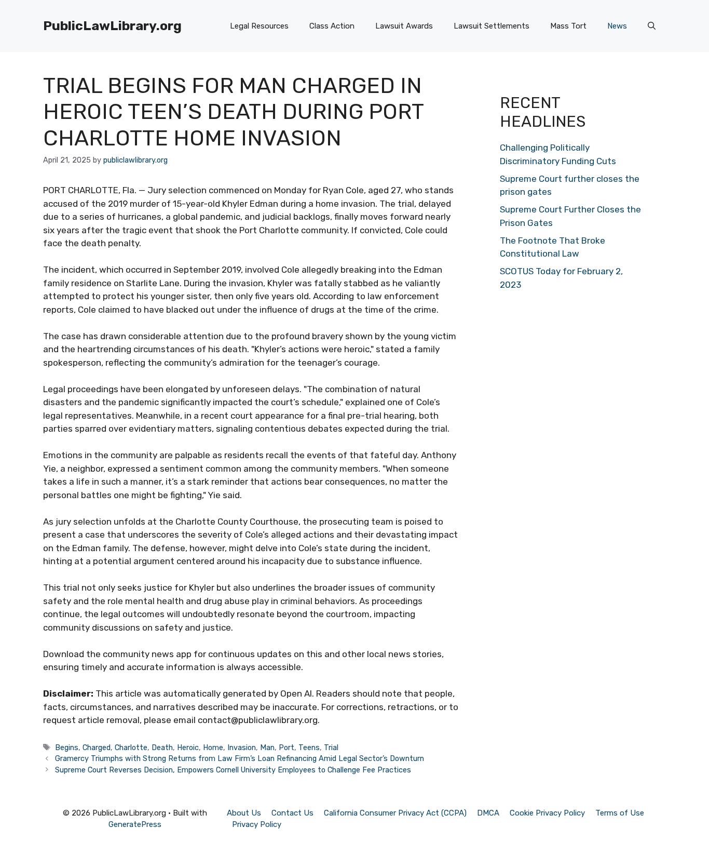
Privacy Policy (256, 824)
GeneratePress (134, 824)
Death (162, 747)
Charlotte (131, 747)
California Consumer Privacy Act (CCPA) (395, 813)
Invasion (241, 747)
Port (286, 747)
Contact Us (292, 813)
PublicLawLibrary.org (112, 25)
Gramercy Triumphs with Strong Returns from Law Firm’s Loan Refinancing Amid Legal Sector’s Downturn (239, 758)
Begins (66, 747)
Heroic (188, 747)
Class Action (331, 26)
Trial (331, 747)
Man (267, 747)
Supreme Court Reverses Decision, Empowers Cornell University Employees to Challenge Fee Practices (233, 770)
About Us (244, 813)
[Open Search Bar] (651, 26)
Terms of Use (619, 813)
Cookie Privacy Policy (547, 813)
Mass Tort (568, 26)
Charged (97, 747)
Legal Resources (259, 26)
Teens (309, 747)
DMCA (488, 813)
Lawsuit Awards (404, 26)
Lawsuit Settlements (491, 26)
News (617, 26)
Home (213, 747)
